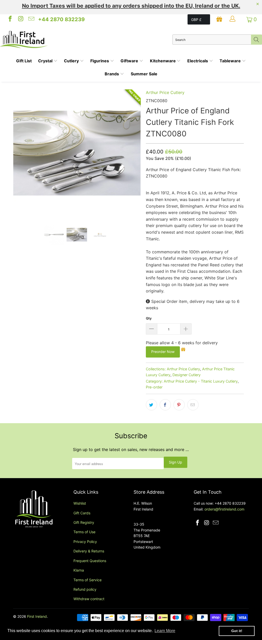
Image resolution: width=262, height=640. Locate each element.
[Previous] (20, 153)
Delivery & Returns (88, 551)
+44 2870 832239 (61, 19)
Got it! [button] (236, 631)
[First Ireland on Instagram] (20, 19)
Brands (112, 73)
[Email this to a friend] (193, 404)
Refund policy (84, 589)
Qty (149, 318)
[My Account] (233, 19)
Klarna (78, 570)
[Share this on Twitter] (151, 404)
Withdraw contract (88, 599)
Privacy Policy (85, 541)
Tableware (231, 60)
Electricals (198, 60)
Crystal (45, 60)
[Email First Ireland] (31, 19)
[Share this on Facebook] (165, 404)
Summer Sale (144, 73)
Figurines (100, 60)
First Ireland (37, 616)
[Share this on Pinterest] (179, 404)
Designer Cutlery (186, 375)
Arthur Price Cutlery (165, 92)
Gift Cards (81, 513)
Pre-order (154, 387)
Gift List (24, 60)
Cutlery (72, 60)
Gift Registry (83, 522)
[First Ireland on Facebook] (9, 19)
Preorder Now (162, 351)
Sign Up (175, 462)
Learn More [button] (165, 631)
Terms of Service (87, 580)
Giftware (130, 60)
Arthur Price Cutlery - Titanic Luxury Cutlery (201, 381)
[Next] (134, 153)
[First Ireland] (86, 40)
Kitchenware (163, 60)
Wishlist (79, 503)
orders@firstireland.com (224, 509)
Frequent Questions (89, 561)
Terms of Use (84, 532)
